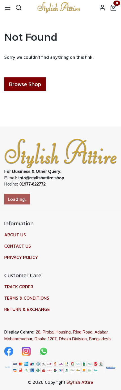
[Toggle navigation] (7, 7)
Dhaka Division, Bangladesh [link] (85, 338)
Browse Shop (25, 84)
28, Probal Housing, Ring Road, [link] (64, 332)
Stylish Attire (79, 382)
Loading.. (17, 199)
